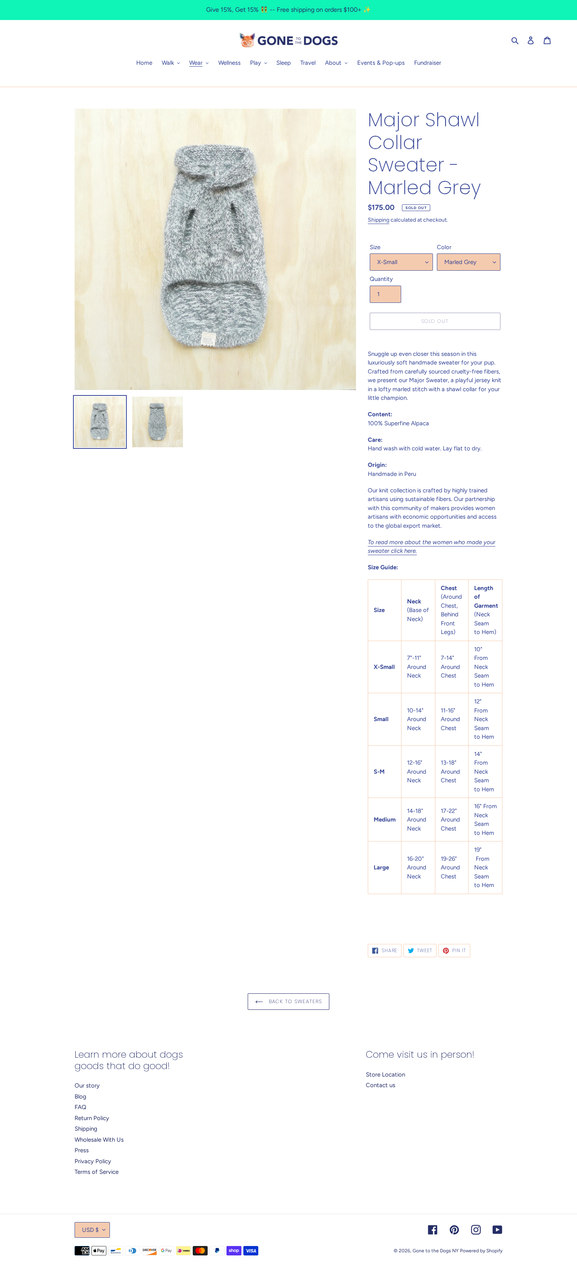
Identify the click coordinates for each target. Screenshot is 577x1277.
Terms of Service (97, 1171)
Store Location (385, 1074)
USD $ (90, 1229)
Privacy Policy (93, 1161)
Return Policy (92, 1118)
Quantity (381, 278)
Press (82, 1150)
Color (444, 247)
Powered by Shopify (481, 1250)
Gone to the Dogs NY (435, 1250)
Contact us (380, 1085)
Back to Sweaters (294, 1001)
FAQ (80, 1107)
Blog (80, 1096)
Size (375, 247)
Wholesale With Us (99, 1139)
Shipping (378, 220)
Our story (87, 1085)
